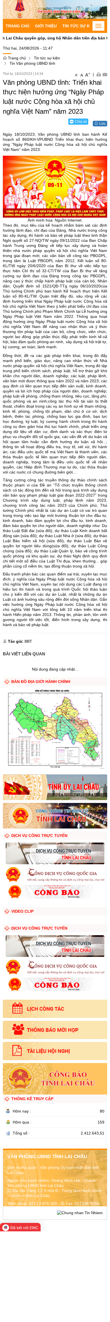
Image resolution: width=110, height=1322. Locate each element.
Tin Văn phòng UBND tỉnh (32, 63)
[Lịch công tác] (55, 1009)
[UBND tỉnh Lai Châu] (55, 815)
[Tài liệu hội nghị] (55, 1051)
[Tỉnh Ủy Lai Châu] (55, 787)
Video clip (22, 911)
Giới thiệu (46, 26)
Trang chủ (17, 26)
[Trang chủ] (55, 9)
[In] (98, 74)
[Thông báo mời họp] (55, 1030)
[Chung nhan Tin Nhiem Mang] (80, 1212)
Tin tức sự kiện (79, 26)
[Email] (104, 74)
